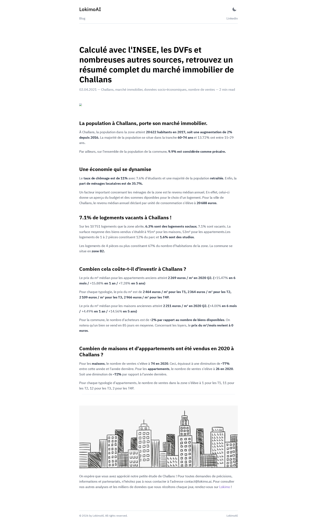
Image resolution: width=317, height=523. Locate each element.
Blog (82, 18)
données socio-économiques (165, 89)
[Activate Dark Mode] (234, 9)
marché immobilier (128, 89)
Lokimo (224, 487)
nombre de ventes (201, 89)
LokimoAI (232, 515)
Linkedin (232, 18)
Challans (107, 89)
